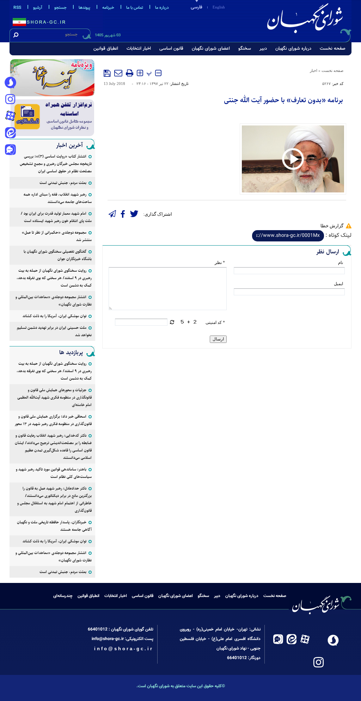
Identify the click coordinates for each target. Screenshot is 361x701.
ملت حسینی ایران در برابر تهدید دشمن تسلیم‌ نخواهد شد (54, 331)
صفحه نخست (332, 48)
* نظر (220, 262)
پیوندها (84, 8)
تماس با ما (134, 8)
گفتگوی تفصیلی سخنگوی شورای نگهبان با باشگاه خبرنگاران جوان (58, 255)
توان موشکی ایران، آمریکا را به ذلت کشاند (54, 316)
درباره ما (162, 8)
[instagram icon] (10, 99)
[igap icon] (10, 150)
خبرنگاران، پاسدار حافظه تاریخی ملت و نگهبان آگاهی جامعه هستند (54, 526)
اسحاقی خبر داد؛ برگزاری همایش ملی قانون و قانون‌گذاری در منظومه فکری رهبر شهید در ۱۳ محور (53, 420)
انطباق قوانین (105, 48)
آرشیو (37, 8)
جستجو (60, 8)
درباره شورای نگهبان (293, 48)
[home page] (306, 20)
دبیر (263, 48)
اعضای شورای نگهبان (211, 48)
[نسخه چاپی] (129, 73)
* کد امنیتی (215, 322)
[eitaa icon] (10, 133)
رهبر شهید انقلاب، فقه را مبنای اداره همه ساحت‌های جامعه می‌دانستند (58, 198)
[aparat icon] (10, 116)
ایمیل (338, 283)
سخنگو (244, 48)
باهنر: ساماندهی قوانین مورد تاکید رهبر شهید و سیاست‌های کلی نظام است (54, 473)
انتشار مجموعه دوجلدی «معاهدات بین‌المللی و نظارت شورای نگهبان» (54, 300)
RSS (17, 8)
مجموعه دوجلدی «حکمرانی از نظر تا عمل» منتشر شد (57, 236)
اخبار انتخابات (139, 48)
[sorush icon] (10, 82)
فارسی (196, 7)
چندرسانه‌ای (63, 596)
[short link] (288, 235)
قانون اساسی (171, 48)
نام (340, 262)
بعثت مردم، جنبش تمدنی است (62, 183)
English (219, 7)
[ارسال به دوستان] (118, 73)
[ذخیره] (107, 73)
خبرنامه (108, 8)
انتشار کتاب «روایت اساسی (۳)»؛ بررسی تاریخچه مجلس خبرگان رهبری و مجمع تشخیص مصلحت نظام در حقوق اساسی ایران (56, 163)
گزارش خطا (331, 225)
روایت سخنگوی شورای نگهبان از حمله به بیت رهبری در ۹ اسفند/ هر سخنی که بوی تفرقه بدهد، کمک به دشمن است (54, 278)
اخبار (313, 70)
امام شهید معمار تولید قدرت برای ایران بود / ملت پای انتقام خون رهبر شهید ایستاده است (56, 217)
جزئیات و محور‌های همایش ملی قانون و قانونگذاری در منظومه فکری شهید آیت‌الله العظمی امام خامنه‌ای (54, 397)
